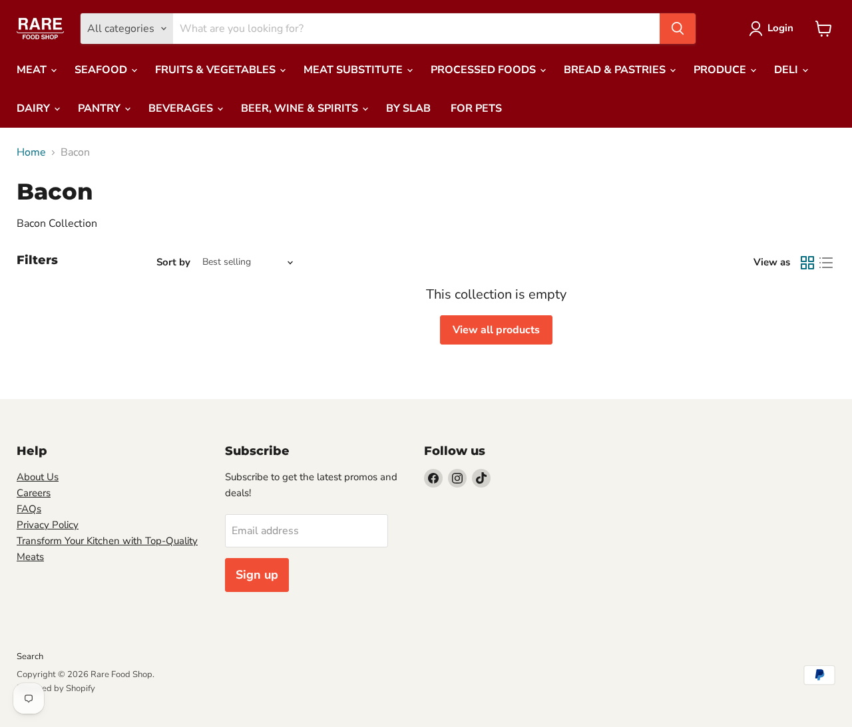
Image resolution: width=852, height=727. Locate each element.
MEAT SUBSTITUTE (354, 70)
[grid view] (807, 262)
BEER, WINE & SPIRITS (301, 108)
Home (31, 152)
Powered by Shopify (56, 688)
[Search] (678, 28)
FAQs (29, 508)
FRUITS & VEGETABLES (216, 70)
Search (30, 656)
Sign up (257, 575)
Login (780, 28)
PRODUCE (721, 70)
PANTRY (100, 108)
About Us (38, 477)
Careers (34, 493)
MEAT (33, 70)
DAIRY (35, 108)
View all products (496, 330)
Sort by (173, 262)
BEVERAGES (182, 108)
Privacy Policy (48, 524)
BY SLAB (408, 108)
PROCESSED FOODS (484, 70)
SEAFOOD (102, 70)
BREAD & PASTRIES (616, 70)
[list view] (826, 262)
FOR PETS (476, 108)
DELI (787, 70)
